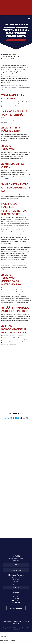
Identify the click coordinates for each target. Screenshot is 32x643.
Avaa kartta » (16, 581)
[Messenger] (14, 418)
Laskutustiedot (17, 621)
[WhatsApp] (11, 418)
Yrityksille (16, 600)
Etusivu (16, 592)
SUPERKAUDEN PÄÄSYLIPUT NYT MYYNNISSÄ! (4, 468)
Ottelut (16, 596)
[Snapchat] (20, 418)
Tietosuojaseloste (7, 621)
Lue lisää (5, 517)
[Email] (24, 418)
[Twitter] (8, 418)
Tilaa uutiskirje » (16, 608)
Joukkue (16, 594)
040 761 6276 (16, 587)
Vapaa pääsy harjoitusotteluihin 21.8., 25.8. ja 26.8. (13, 468)
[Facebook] (4, 418)
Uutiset (20, 40)
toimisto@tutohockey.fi (16, 570)
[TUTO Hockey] (13, 18)
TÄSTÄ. (8, 82)
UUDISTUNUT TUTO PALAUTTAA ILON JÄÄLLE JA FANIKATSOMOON (22, 474)
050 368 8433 (16, 564)
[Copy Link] (27, 418)
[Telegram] (17, 418)
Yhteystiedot (16, 602)
